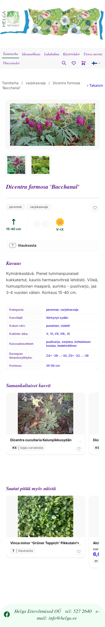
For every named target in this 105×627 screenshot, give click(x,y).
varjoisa (67, 342)
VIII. (62, 334)
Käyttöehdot (71, 54)
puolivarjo (53, 342)
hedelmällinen (67, 345)
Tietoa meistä (93, 54)
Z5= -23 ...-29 (78, 355)
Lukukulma (51, 54)
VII (56, 334)
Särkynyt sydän (57, 317)
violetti (65, 326)
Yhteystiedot (11, 63)
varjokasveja (36, 83)
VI (51, 334)
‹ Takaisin (95, 85)
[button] (96, 63)
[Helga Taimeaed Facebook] (7, 614)
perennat (15, 207)
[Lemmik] (95, 208)
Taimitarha (10, 53)
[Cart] (83, 63)
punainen (52, 326)
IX (68, 334)
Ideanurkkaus (31, 54)
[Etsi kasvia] (64, 63)
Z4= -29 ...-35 (56, 355)
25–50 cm (53, 365)
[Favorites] (74, 63)
